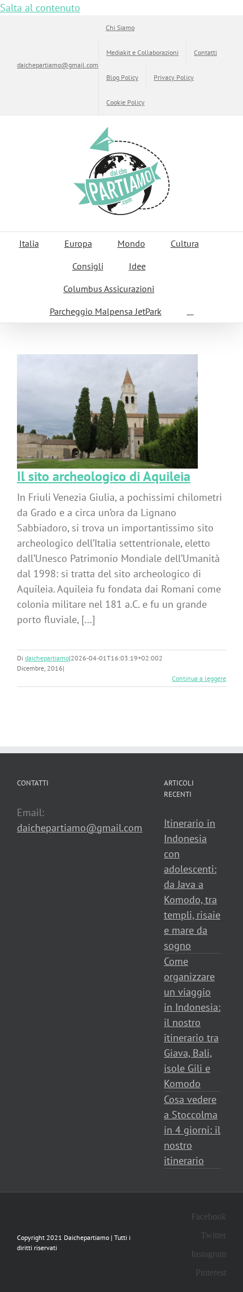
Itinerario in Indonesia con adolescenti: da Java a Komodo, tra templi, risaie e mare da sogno (192, 884)
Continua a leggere (199, 678)
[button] (190, 311)
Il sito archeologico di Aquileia (103, 476)
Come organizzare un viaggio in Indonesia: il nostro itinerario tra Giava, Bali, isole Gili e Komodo (192, 1022)
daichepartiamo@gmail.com (57, 65)
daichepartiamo (47, 658)
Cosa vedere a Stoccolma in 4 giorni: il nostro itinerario (192, 1130)
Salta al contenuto (40, 7)
